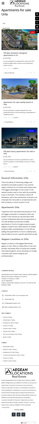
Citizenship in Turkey (9, 320)
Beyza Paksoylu (9, 73)
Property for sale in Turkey (10, 323)
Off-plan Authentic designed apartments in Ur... (15, 54)
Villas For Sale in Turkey (10, 349)
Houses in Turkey (8, 326)
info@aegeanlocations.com (12, 303)
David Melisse (9, 122)
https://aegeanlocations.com (13, 307)
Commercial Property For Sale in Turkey (13, 355)
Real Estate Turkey (8, 346)
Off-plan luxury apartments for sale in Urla (19, 152)
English (25, 423)
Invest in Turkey (7, 317)
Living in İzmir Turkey (9, 331)
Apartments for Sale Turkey (11, 352)
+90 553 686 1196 (9, 299)
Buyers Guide (7, 337)
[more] (10, 65)
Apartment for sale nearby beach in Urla (18, 103)
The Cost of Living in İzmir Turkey (12, 334)
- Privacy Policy (5, 407)
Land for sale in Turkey (9, 328)
